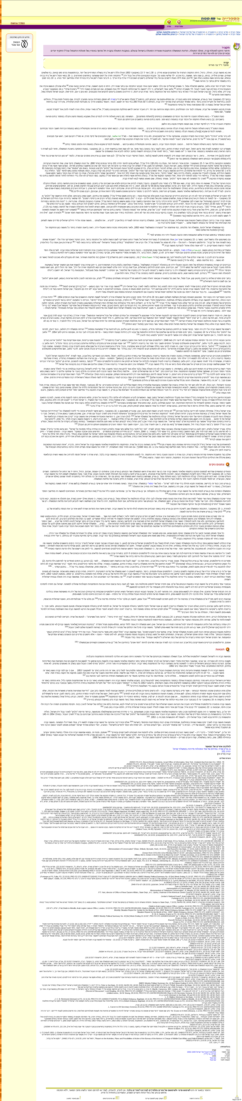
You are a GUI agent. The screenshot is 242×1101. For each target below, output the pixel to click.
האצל (149, 257)
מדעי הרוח (223, 32)
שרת (113, 99)
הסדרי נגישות (18, 23)
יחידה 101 (226, 751)
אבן (176, 239)
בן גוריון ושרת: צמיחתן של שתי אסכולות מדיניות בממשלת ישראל (202, 749)
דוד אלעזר (116, 136)
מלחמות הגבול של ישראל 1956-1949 (201, 1052)
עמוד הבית (235, 32)
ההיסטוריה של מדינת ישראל (192, 32)
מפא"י (150, 483)
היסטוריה (212, 32)
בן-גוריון (196, 250)
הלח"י (143, 257)
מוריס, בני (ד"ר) (210, 1054)
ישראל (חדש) (222, 34)
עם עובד (213, 1058)
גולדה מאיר (186, 250)
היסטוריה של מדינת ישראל (191, 34)
